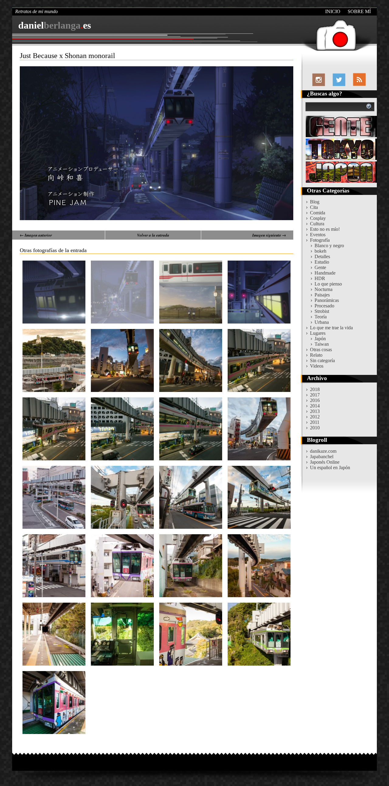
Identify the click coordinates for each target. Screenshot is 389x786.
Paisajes (322, 294)
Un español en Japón (330, 467)
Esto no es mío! (325, 229)
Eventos (317, 234)
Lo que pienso (328, 283)
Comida (317, 212)
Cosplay (318, 218)
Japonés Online (324, 462)
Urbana (322, 322)
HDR (320, 278)
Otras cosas (321, 349)
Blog (314, 201)
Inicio (332, 11)
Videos (316, 366)
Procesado (324, 305)
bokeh (320, 251)
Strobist (322, 311)
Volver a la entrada (153, 235)
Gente (320, 267)
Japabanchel (321, 456)
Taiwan (322, 344)
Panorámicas (327, 300)
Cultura (317, 223)
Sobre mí (359, 11)
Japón (320, 338)
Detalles (322, 256)
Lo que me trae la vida (331, 327)
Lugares (317, 333)
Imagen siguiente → (269, 235)
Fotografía (320, 240)
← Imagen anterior (36, 235)
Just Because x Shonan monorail (67, 56)
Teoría (321, 316)
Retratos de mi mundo (36, 11)
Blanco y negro (329, 245)
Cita (314, 207)
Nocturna (323, 289)
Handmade (325, 272)
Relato (316, 355)
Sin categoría (322, 360)
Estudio (322, 262)
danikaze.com (323, 451)
